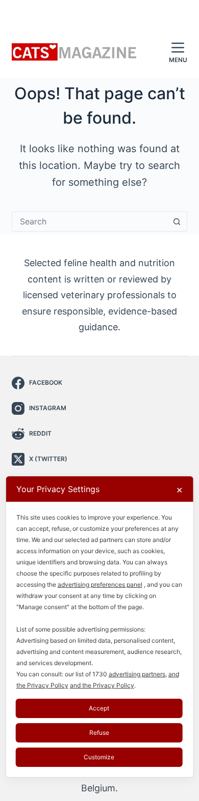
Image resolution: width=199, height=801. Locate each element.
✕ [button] (179, 490)
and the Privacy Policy (102, 685)
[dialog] (99, 626)
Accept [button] (99, 708)
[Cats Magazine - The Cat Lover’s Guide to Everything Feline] (74, 52)
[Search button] (177, 221)
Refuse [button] (99, 732)
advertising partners (137, 674)
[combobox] (89, 221)
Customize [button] (99, 757)
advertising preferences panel (100, 584)
